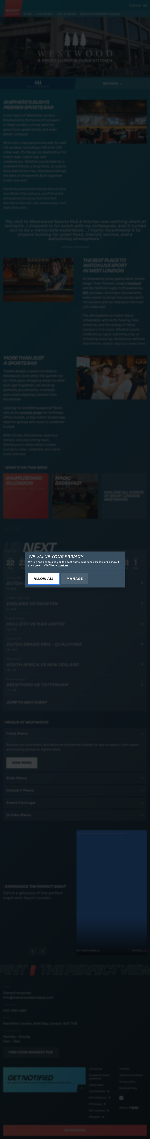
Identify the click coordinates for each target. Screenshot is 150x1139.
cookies (63, 565)
